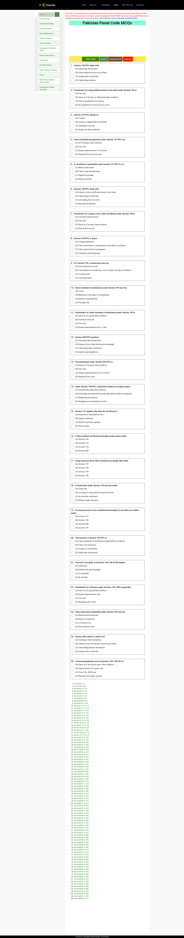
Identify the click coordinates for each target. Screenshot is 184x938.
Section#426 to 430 (81, 859)
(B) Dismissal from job (84, 319)
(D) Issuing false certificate (86, 651)
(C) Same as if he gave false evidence (91, 224)
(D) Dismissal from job (84, 228)
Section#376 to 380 (81, 835)
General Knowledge (46, 24)
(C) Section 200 (82, 524)
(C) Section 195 (82, 447)
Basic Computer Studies (48, 70)
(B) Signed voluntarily (84, 418)
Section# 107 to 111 (81, 706)
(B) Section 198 (82, 468)
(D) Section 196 (82, 475)
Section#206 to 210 (81, 752)
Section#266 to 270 (81, 781)
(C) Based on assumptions (86, 299)
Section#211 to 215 (81, 754)
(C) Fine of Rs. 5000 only (85, 672)
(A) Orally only (81, 489)
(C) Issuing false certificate (86, 76)
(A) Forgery (80, 118)
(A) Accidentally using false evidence (90, 390)
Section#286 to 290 (81, 791)
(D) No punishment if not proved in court (92, 105)
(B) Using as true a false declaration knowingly (94, 344)
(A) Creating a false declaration (88, 640)
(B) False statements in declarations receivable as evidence (100, 245)
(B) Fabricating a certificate (87, 196)
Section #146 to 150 (81, 723)
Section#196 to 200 (81, 747)
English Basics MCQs (47, 55)
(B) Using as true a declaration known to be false (95, 644)
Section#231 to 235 (81, 764)
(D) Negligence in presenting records (90, 401)
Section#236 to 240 (81, 767)
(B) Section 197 (82, 443)
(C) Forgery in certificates (86, 549)
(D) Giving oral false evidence (87, 129)
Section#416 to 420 (81, 854)
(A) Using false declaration (86, 69)
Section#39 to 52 (80, 691)
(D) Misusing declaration (85, 204)
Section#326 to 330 (81, 811)
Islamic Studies (45, 43)
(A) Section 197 (82, 516)
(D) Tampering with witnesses (87, 253)
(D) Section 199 (82, 528)
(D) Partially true (82, 302)
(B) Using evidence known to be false (91, 72)
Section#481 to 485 (81, 886)
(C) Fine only (80, 323)
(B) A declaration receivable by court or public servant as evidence (103, 270)
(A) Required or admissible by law (89, 414)
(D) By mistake (81, 577)
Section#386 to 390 (81, 840)
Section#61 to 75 (80, 696)
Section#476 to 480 (81, 884)
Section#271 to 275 (81, 784)
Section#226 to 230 (81, 762)
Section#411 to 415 (81, 852)
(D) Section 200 (82, 451)
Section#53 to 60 (80, 693)
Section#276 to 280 (81, 786)
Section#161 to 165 (81, 730)
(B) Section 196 (82, 520)
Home (84, 5)
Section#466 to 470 (81, 879)
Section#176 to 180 (81, 737)
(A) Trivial (79, 291)
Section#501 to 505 (81, 896)
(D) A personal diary (83, 278)
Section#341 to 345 (81, 818)
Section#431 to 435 (81, 862)
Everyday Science (45, 28)
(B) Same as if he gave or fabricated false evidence (96, 97)
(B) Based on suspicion (85, 619)
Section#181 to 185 (81, 740)
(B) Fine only (80, 146)
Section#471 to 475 (81, 881)
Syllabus (116, 5)
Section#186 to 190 (81, 742)
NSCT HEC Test (127, 5)
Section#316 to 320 (81, 806)
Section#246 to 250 (81, 772)
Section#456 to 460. (81, 874)
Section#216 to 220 (81, 757)
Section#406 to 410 (81, 850)
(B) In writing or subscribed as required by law (94, 492)
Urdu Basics (43, 60)
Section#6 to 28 (80, 686)
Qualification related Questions (46, 88)
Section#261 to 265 (81, 779)
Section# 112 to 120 (81, 708)
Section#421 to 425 (81, 857)
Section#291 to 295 (81, 794)
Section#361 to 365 (81, 828)
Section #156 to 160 (81, 728)
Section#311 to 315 (81, 803)
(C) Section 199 (82, 472)
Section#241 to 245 (81, 769)
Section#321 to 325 (81, 808)
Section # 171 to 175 (81, 735)
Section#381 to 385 (81, 837)
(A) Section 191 (82, 464)
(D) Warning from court (85, 376)
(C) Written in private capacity (87, 422)
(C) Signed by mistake (84, 175)
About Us (93, 5)
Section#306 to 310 (81, 801)
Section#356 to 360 (81, 825)
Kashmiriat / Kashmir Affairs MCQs (47, 81)
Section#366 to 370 (81, 830)
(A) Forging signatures (84, 242)
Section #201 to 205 (81, 750)
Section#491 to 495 (81, 891)
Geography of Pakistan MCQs (47, 49)
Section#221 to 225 (81, 759)
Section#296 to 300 (81, 796)
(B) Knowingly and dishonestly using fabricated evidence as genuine (103, 394)
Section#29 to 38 (80, 689)
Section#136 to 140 (81, 718)
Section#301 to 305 (81, 798)
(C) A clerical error (83, 623)
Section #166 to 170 (81, 732)
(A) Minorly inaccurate (84, 167)
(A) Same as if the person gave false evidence (94, 664)
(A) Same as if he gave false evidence (91, 365)
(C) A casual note (82, 274)
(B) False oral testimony (85, 545)
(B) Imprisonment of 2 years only (89, 668)
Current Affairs (44, 19)
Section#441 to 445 (81, 867)
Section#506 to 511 (81, 898)
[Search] (57, 14)
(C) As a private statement (86, 496)
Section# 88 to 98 (80, 701)
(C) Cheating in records (85, 126)
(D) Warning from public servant (88, 676)
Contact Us (140, 5)
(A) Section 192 (82, 439)
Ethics (41, 75)
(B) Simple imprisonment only (87, 594)
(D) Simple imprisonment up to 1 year (91, 327)
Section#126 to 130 (81, 713)
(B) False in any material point (87, 171)
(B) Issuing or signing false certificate (91, 122)
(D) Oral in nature (82, 426)
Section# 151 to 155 (81, 725)
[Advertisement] (107, 42)
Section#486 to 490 (81, 889)
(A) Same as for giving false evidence (91, 316)
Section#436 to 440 (81, 864)
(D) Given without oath (84, 626)
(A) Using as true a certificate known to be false (95, 192)
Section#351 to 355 (81, 823)
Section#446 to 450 (81, 869)
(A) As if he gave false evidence (88, 143)
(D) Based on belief (83, 179)
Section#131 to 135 (81, 715)
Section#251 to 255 (81, 774)
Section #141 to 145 (81, 720)
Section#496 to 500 (81, 894)
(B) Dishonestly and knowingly (87, 569)
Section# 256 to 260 (81, 776)
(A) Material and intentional (86, 615)
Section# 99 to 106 (81, 703)
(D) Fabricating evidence (85, 80)
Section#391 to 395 (81, 842)
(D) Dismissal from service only (88, 154)
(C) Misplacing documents (86, 397)
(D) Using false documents (86, 552)
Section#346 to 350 (81, 820)
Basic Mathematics (46, 33)
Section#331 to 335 (81, 813)
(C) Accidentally (82, 573)
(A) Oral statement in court (86, 266)
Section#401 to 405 (81, 847)
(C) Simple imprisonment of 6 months (91, 150)
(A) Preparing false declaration (88, 340)
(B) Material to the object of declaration (92, 295)
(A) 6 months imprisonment (86, 217)
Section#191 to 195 (81, 745)
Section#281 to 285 (81, 789)
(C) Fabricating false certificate (88, 348)
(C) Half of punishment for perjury (89, 101)
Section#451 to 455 (81, 872)
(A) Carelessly (81, 566)
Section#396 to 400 (81, 845)
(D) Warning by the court (85, 602)
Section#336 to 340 (81, 815)
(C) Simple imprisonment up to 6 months (92, 373)
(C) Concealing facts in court (87, 200)
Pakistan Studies (45, 38)
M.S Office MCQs (45, 65)
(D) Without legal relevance (86, 500)
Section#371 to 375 (81, 833)
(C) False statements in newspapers (90, 249)
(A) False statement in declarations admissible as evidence (100, 541)
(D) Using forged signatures (86, 352)
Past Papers (106, 5)
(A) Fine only (80, 93)
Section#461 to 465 (81, 877)
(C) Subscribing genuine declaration (90, 647)
